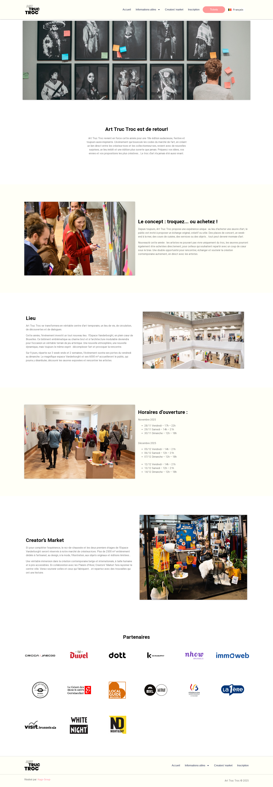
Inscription (194, 9)
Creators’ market (174, 9)
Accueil (127, 9)
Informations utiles (146, 9)
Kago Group (44, 779)
